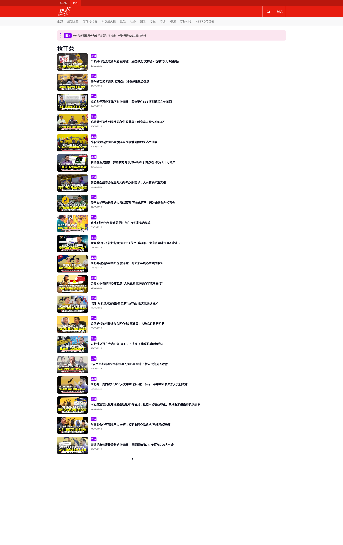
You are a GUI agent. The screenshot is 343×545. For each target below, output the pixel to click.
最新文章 (73, 21)
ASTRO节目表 (205, 21)
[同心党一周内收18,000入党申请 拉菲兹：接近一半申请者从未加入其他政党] (72, 385)
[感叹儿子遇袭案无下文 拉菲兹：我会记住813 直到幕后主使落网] (72, 102)
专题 (153, 21)
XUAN (63, 2)
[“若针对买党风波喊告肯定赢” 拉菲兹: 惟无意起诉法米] (72, 304)
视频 (173, 21)
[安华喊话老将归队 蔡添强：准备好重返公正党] (72, 82)
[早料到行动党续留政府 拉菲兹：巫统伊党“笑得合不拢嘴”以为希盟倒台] (72, 62)
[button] (60, 33)
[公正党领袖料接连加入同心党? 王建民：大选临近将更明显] (72, 324)
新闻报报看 (90, 21)
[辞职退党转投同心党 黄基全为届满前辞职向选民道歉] (72, 142)
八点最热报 (108, 21)
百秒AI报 (186, 21)
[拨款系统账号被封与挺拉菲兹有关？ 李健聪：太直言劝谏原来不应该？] (72, 243)
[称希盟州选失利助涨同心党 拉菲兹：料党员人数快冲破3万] (72, 122)
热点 (75, 2)
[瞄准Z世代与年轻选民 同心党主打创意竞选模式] (72, 223)
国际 (143, 21)
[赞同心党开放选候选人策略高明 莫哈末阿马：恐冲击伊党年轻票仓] (72, 203)
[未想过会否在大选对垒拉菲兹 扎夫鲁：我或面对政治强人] (72, 344)
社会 (133, 21)
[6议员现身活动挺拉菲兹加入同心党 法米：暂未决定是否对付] (72, 364)
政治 (123, 21)
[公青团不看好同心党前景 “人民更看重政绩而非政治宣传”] (72, 284)
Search (268, 11)
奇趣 (163, 21)
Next (133, 459)
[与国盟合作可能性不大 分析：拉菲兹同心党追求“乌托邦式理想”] (72, 425)
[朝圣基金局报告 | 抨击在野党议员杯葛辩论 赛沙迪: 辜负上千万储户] (72, 163)
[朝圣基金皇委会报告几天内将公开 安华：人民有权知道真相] (72, 183)
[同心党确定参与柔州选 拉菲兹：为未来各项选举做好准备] (72, 263)
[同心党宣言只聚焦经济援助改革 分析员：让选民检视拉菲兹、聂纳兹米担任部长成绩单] (72, 405)
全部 (60, 21)
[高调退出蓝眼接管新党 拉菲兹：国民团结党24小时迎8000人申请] (72, 445)
